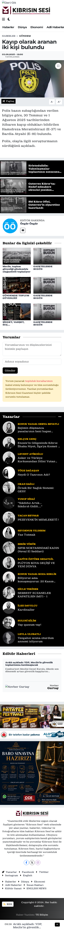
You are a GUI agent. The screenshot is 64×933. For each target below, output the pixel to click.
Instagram (11, 875)
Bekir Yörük (27, 544)
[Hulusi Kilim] (9, 622)
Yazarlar (11, 872)
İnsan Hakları (35, 884)
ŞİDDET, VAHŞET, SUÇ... (13, 323)
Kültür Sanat (13, 888)
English (27, 875)
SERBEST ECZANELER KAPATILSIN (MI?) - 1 (34, 594)
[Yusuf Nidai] (9, 502)
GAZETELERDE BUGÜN (43, 267)
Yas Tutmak (26, 534)
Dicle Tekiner (28, 589)
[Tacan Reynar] (9, 517)
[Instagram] (37, 862)
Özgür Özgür (29, 223)
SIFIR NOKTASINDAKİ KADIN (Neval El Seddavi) (38, 549)
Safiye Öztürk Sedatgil (36, 559)
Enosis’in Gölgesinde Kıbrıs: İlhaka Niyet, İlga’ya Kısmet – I (39, 444)
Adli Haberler (13, 884)
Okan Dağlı (26, 484)
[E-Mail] (22, 230)
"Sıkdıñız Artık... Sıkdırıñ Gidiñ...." (30, 504)
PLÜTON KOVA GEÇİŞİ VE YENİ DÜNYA (36, 564)
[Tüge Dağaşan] (9, 472)
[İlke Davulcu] (9, 607)
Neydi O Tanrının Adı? (34, 474)
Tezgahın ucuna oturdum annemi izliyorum (36, 639)
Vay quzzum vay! (29, 624)
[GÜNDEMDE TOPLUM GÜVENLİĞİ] (17, 285)
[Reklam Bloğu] (32, 716)
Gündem (25, 35)
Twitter (44, 872)
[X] (32, 862)
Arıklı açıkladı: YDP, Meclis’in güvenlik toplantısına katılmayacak (29, 663)
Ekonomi (36, 27)
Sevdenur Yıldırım (32, 530)
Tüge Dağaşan (28, 470)
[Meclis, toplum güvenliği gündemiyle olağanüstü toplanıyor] (17, 256)
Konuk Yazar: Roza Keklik (37, 574)
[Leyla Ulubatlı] (9, 637)
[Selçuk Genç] (9, 442)
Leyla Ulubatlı (29, 634)
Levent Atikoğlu (30, 453)
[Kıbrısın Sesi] (26, 10)
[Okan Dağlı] (9, 487)
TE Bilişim (41, 914)
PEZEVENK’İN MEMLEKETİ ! (38, 519)
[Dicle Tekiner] (9, 592)
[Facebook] (26, 862)
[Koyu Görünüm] (9, 19)
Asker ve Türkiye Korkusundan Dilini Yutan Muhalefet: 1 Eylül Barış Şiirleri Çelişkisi (36, 459)
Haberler (8, 27)
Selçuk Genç (27, 438)
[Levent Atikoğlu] (9, 457)
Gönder (10, 370)
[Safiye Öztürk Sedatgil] (9, 562)
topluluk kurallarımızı (39, 380)
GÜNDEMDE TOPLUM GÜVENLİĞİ (16, 297)
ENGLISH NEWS (36, 888)
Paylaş (10, 101)
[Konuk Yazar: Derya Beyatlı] (9, 427)
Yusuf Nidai (26, 499)
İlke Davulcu (27, 605)
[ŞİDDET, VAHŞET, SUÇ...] (17, 311)
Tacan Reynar (28, 515)
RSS (9, 904)
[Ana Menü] (3, 19)
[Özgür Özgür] (10, 225)
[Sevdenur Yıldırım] (9, 532)
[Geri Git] (9, 3)
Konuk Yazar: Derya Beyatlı (38, 423)
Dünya (22, 27)
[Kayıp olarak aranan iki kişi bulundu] (32, 78)
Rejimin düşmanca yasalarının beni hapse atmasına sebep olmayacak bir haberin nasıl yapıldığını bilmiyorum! (38, 429)
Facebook (28, 872)
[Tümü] (59, 416)
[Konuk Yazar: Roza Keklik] (9, 577)
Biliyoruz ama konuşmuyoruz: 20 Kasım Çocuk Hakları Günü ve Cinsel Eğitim (39, 579)
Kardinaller (26, 609)
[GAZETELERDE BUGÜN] (47, 256)
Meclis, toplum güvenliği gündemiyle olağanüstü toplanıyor (16, 269)
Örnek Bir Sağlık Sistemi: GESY (36, 489)
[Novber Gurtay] (17, 687)
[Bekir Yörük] (9, 547)
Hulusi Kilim (27, 620)
